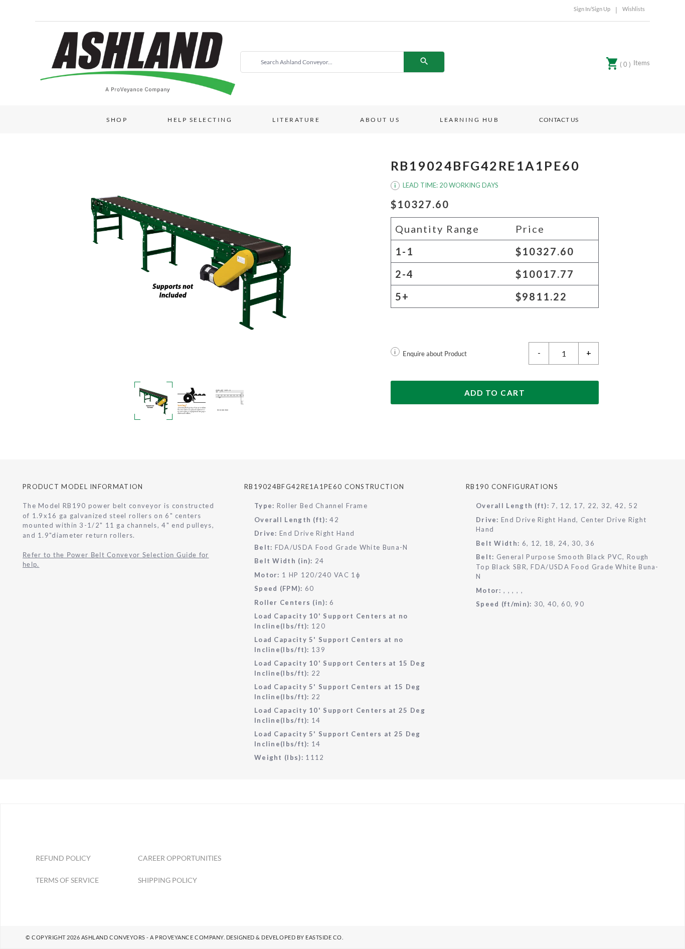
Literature (296, 119)
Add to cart (495, 392)
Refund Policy (63, 858)
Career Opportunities (179, 858)
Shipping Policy (167, 880)
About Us (380, 119)
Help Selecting (199, 119)
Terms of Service (67, 880)
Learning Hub (469, 119)
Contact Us (559, 119)
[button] (190, 261)
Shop (116, 119)
